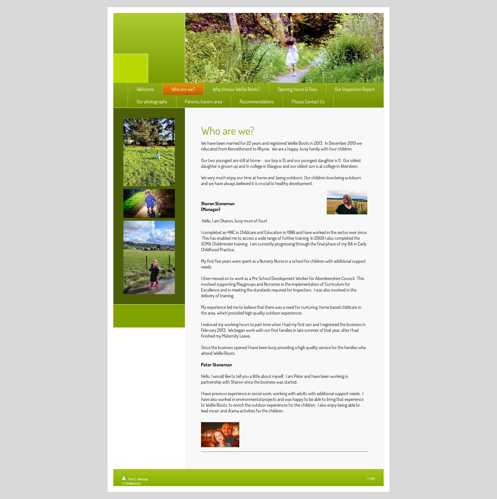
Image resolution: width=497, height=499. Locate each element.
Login (371, 478)
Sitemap (142, 479)
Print (131, 479)
